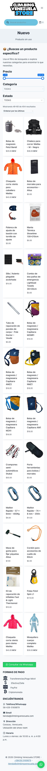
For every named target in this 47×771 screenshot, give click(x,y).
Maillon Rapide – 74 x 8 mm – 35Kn (33, 510)
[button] (19, 664)
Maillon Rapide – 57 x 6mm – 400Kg (13, 510)
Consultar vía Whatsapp (21, 664)
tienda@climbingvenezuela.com (18, 716)
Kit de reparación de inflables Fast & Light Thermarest (13, 597)
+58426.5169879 (22, 760)
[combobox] (23, 88)
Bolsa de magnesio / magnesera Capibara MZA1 (11, 424)
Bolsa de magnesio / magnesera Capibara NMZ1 (32, 378)
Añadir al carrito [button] (32, 199)
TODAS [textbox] (7, 89)
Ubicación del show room (15, 728)
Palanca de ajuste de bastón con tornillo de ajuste (11, 233)
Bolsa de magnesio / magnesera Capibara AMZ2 (11, 378)
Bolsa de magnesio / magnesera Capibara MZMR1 (32, 329)
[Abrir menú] (42, 8)
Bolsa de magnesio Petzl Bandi (11, 144)
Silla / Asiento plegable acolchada (12, 276)
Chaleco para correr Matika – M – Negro (33, 144)
